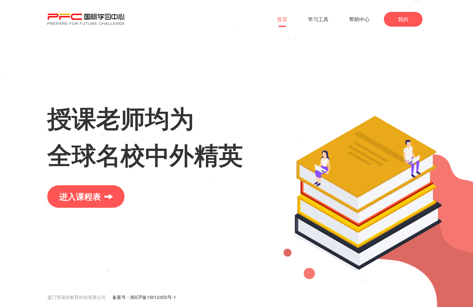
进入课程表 (80, 196)
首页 (282, 19)
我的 (403, 19)
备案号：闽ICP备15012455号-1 (144, 297)
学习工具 (318, 19)
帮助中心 (359, 19)
